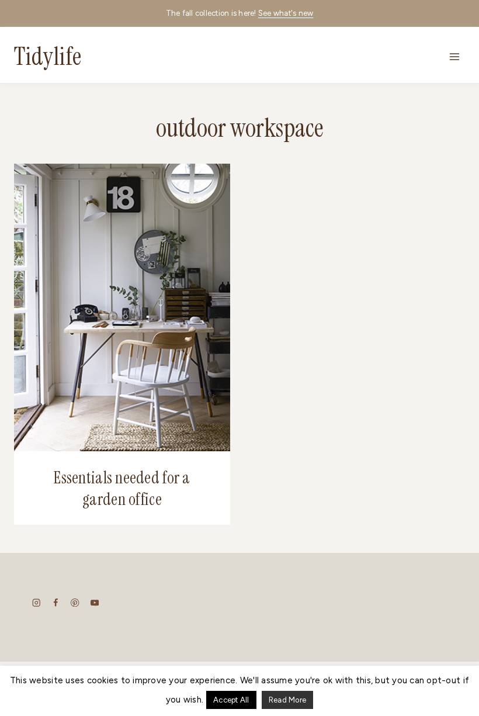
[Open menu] (454, 56)
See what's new (286, 13)
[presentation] (122, 307)
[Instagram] (36, 602)
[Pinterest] (75, 602)
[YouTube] (94, 602)
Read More (287, 700)
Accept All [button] (231, 700)
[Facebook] (55, 602)
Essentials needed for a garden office (122, 488)
